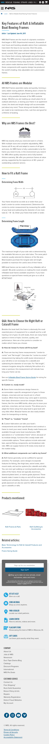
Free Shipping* (9, 685)
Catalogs (7, 663)
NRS (3, 2)
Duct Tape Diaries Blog (13, 660)
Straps (24, 2)
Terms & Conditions (11, 729)
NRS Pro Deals (9, 672)
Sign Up (24, 569)
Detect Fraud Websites (13, 700)
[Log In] (43, 2)
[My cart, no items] (46, 2)
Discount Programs (11, 666)
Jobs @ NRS (8, 654)
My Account (8, 703)
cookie (25, 583)
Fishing (16, 2)
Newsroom (8, 657)
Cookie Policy (9, 734)
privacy (19, 583)
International (9, 669)
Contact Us (8, 682)
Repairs (7, 694)
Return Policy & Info (11, 691)
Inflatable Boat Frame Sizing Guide (22, 377)
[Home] (1, 14)
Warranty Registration (12, 697)
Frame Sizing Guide (9, 551)
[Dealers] (40, 2)
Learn (6, 14)
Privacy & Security (11, 732)
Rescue (8, 2)
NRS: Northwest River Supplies (10, 8)
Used (30, 2)
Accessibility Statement (13, 737)
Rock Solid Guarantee (12, 688)
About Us (7, 651)
